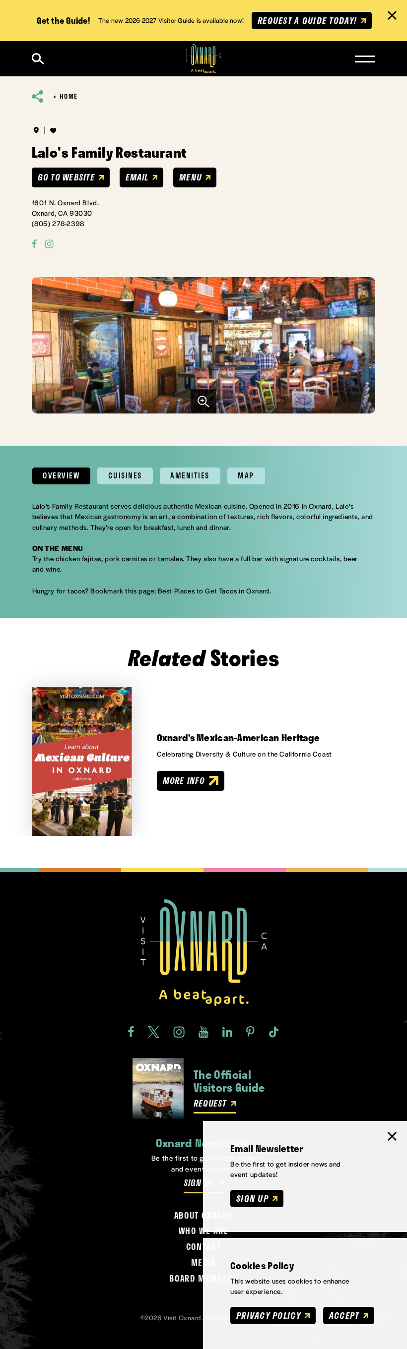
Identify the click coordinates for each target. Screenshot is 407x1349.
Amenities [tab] (189, 475)
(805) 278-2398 (58, 223)
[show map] (36, 130)
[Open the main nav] (365, 59)
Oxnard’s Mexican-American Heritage (238, 738)
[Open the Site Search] (38, 58)
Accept (344, 1315)
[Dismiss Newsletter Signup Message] (392, 1136)
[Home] (203, 58)
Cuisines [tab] (125, 475)
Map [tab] (246, 475)
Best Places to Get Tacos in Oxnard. (214, 590)
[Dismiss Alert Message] (392, 15)
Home (68, 96)
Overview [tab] (61, 475)
